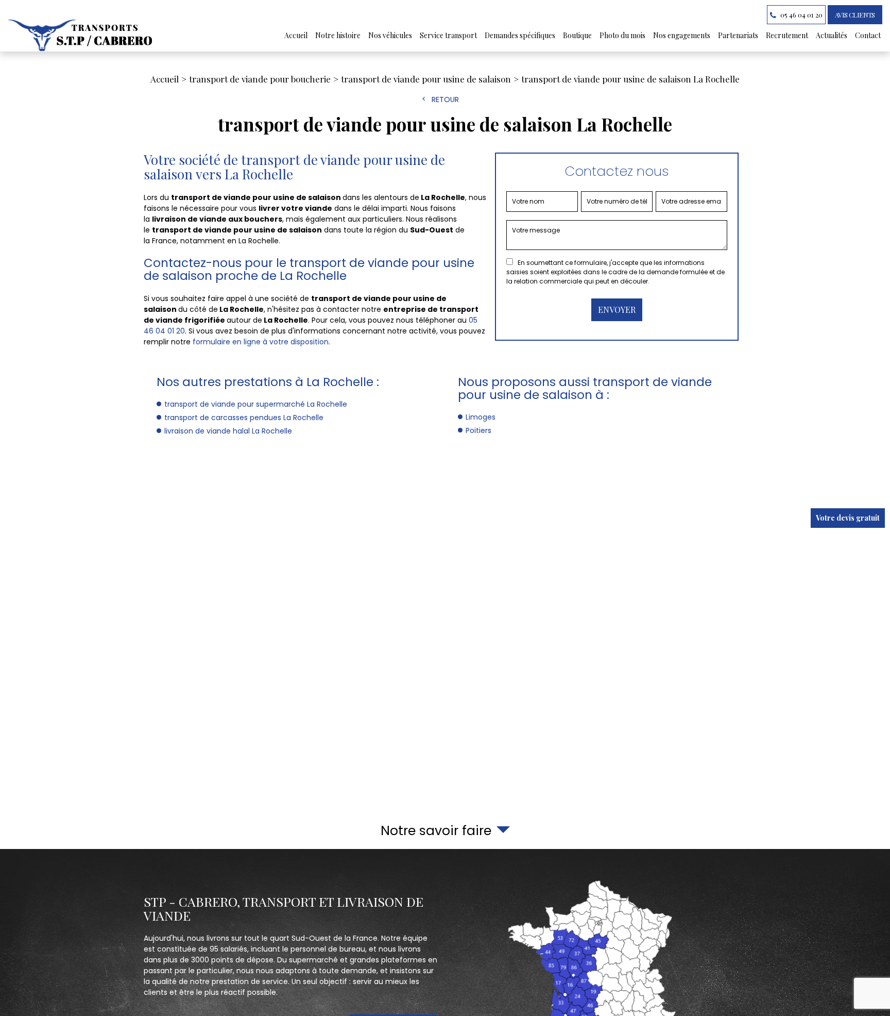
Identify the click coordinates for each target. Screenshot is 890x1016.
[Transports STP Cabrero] (81, 35)
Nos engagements (681, 35)
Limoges (480, 417)
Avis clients (855, 14)
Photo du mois (622, 35)
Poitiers (478, 430)
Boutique (577, 35)
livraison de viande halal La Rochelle (228, 431)
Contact (868, 35)
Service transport (448, 35)
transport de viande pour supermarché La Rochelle (255, 404)
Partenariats (738, 35)
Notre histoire (338, 35)
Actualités (831, 35)
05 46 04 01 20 (801, 14)
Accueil (295, 35)
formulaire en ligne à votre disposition (261, 342)
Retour (445, 99)
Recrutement (787, 35)
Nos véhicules (390, 35)
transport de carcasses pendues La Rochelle (243, 417)
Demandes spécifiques (520, 35)
